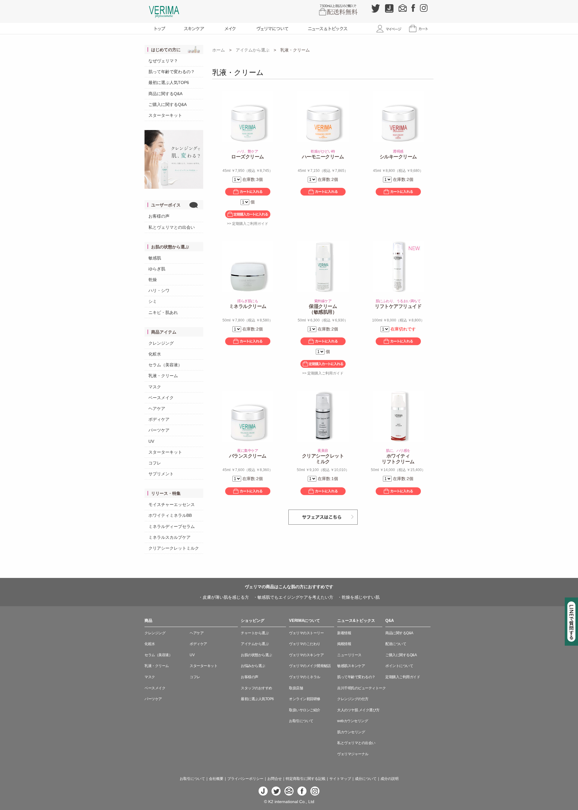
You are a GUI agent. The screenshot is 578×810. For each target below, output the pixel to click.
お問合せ (274, 779)
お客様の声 (158, 216)
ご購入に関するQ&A (167, 104)
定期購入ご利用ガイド (402, 677)
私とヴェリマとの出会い (171, 227)
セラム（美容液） (165, 364)
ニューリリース (349, 655)
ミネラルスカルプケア (169, 537)
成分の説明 (390, 779)
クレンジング (161, 343)
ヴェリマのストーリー (306, 633)
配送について (395, 644)
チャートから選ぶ (255, 633)
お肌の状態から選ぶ (256, 655)
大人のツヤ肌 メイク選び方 (358, 710)
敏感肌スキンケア (351, 666)
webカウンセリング (352, 721)
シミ (152, 301)
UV (151, 441)
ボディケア (158, 419)
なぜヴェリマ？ (163, 60)
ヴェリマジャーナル (352, 754)
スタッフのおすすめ (256, 688)
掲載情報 (344, 644)
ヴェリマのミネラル (304, 677)
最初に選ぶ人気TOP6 (168, 82)
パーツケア (158, 430)
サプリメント (161, 473)
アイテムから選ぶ (252, 50)
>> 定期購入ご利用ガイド (247, 224)
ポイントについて (399, 666)
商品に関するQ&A (165, 93)
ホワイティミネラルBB (170, 515)
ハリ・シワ (158, 290)
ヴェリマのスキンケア (306, 655)
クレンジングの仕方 (352, 699)
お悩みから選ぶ (253, 666)
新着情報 (344, 633)
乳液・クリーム (163, 375)
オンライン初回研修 (304, 699)
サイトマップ (340, 779)
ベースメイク (161, 397)
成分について (366, 779)
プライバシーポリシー (245, 779)
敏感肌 (154, 258)
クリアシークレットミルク (173, 548)
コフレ (154, 463)
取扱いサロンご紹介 (304, 710)
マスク (154, 386)
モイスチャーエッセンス (171, 504)
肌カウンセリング (351, 732)
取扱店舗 (296, 688)
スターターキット (165, 115)
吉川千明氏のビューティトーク (361, 688)
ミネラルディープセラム (171, 526)
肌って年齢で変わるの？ (171, 71)
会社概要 (216, 779)
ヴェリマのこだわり (304, 644)
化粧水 (154, 354)
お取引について (301, 721)
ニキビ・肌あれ (163, 312)
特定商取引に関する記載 (305, 779)
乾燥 (152, 279)
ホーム (218, 50)
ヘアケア (156, 408)
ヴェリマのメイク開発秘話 (310, 666)
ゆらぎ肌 (156, 268)
